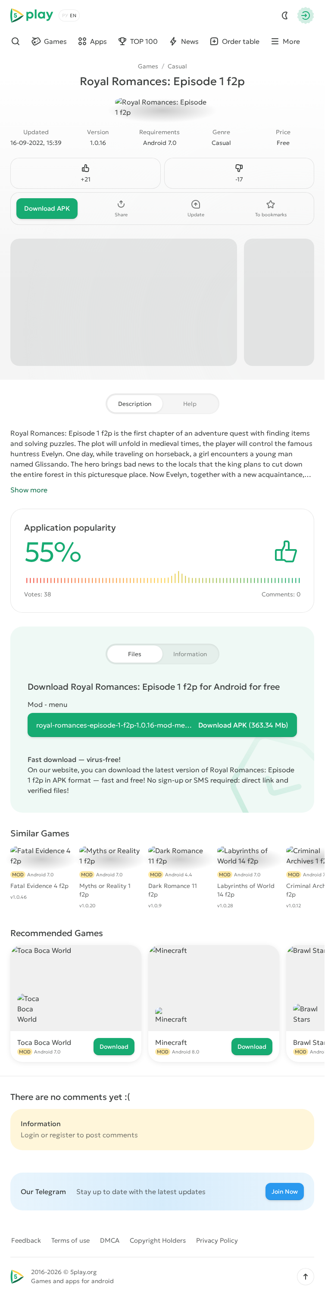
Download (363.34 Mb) (243, 725)
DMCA (109, 1240)
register (62, 1134)
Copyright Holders (158, 1240)
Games (148, 66)
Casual (177, 66)
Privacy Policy (217, 1240)
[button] (305, 1276)
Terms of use (70, 1240)
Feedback (26, 1240)
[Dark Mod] (285, 15)
